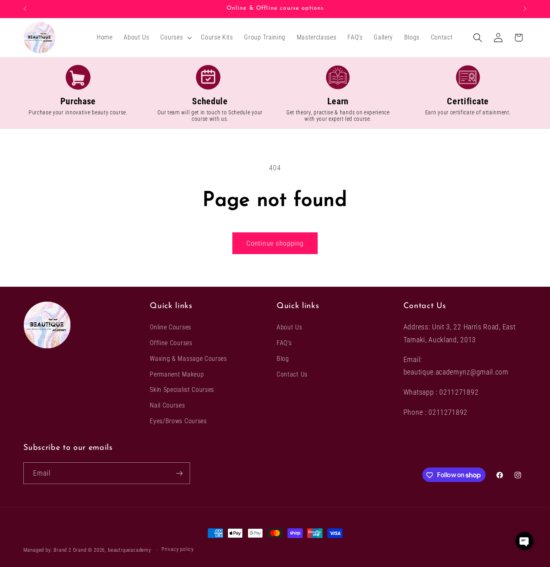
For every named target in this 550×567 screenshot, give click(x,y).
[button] (175, 37)
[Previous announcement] (25, 9)
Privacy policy (177, 549)
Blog (283, 358)
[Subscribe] (179, 473)
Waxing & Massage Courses (188, 358)
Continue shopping (275, 243)
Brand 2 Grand (70, 550)
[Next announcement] (525, 9)
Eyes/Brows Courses (178, 421)
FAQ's (284, 343)
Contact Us (292, 374)
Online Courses (170, 327)
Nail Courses (167, 405)
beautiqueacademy (129, 550)
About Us (289, 327)
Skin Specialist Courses (182, 390)
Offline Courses (171, 343)
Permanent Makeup (177, 374)
